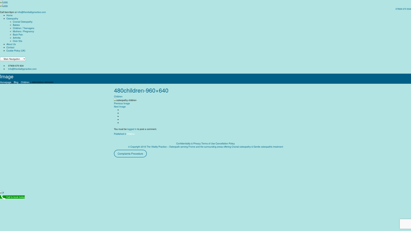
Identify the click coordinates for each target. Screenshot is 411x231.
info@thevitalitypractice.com (31, 12)
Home (9, 15)
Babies (16, 24)
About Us (11, 44)
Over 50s (17, 41)
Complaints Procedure (130, 153)
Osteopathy (12, 18)
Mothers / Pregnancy (23, 31)
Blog (16, 82)
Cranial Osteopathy (22, 21)
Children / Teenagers (23, 28)
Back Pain (18, 34)
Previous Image (122, 103)
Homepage (5, 82)
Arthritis (17, 37)
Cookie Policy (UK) (15, 50)
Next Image (120, 106)
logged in (132, 129)
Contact (10, 47)
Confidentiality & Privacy (188, 143)
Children (25, 82)
